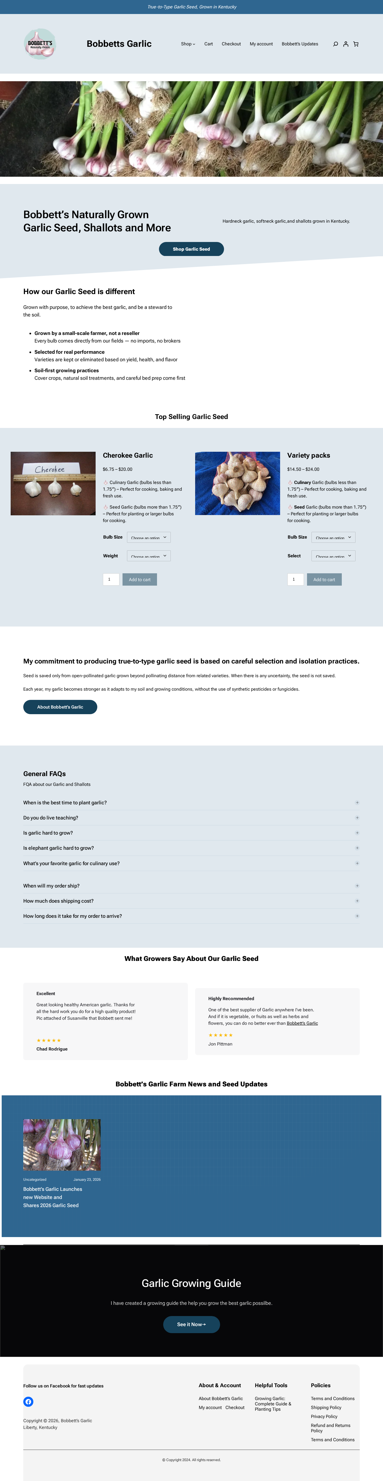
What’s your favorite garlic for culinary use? (71, 863)
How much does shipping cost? (58, 901)
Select (294, 555)
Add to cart (140, 579)
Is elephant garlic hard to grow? (58, 848)
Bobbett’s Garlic (302, 1023)
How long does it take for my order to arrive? (72, 916)
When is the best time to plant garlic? (65, 802)
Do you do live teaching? (50, 818)
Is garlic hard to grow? (48, 833)
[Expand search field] (336, 43)
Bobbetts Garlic (119, 43)
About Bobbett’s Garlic (60, 707)
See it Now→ (191, 1324)
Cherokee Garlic (128, 455)
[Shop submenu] (194, 44)
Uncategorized (34, 1179)
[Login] (346, 44)
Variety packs (308, 455)
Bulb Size (113, 537)
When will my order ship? (51, 886)
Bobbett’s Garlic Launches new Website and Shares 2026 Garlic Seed (52, 1197)
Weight (110, 555)
